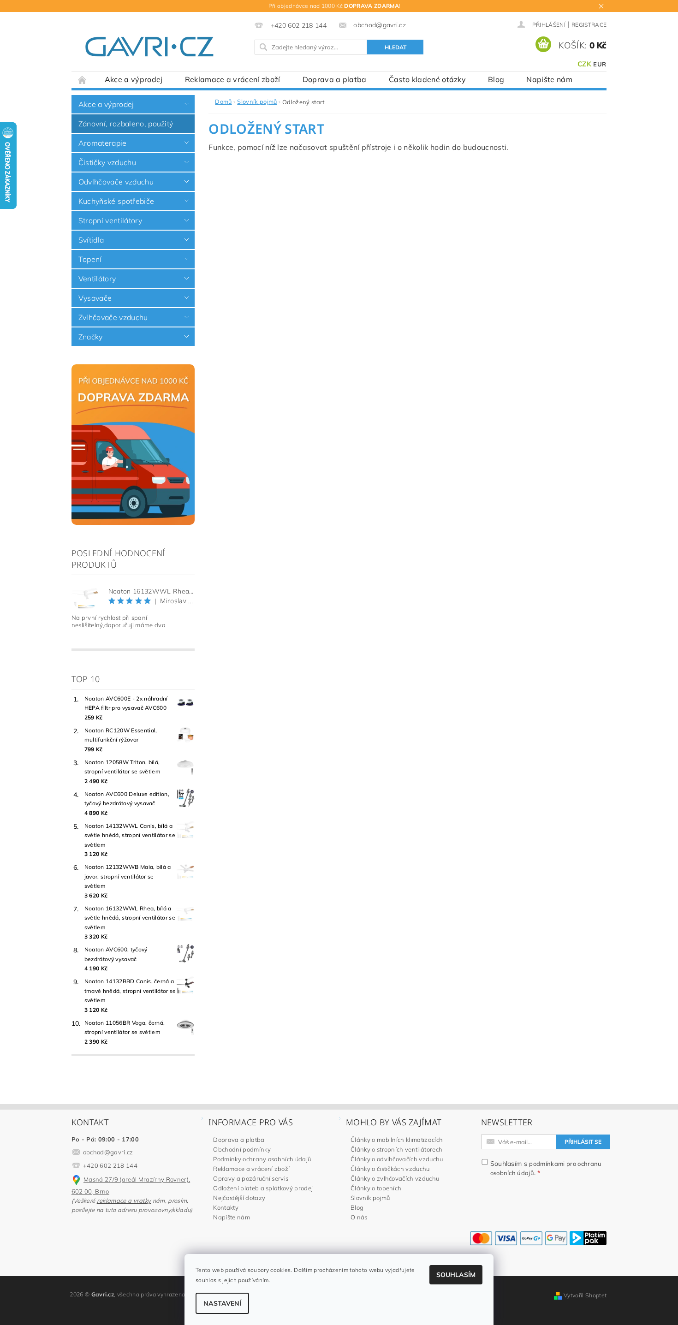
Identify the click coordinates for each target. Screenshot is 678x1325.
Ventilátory (97, 278)
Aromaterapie (102, 143)
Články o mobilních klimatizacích (397, 1139)
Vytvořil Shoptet (585, 1295)
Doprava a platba (335, 79)
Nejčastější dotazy (239, 1197)
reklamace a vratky (124, 1200)
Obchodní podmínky (241, 1149)
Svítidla (91, 239)
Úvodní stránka (82, 79)
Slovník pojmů (370, 1197)
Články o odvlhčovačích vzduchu (397, 1159)
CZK (584, 63)
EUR (599, 64)
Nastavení (222, 1303)
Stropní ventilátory (110, 220)
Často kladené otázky (427, 79)
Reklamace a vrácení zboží (232, 79)
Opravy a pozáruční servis (250, 1178)
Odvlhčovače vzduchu (116, 181)
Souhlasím (456, 1275)
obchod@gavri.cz (108, 1152)
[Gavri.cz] (160, 46)
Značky (90, 336)
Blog (496, 79)
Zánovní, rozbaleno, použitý (125, 123)
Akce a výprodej (134, 79)
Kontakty (225, 1207)
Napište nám (549, 79)
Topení (90, 259)
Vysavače (95, 298)
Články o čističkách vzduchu (390, 1168)
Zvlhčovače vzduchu (113, 317)
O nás (359, 1217)
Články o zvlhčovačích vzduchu (395, 1178)
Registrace (589, 24)
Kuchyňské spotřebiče (116, 201)
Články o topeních (376, 1188)
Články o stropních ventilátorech (396, 1149)
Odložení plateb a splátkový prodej (263, 1188)
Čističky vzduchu (107, 162)
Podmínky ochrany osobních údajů (262, 1159)
